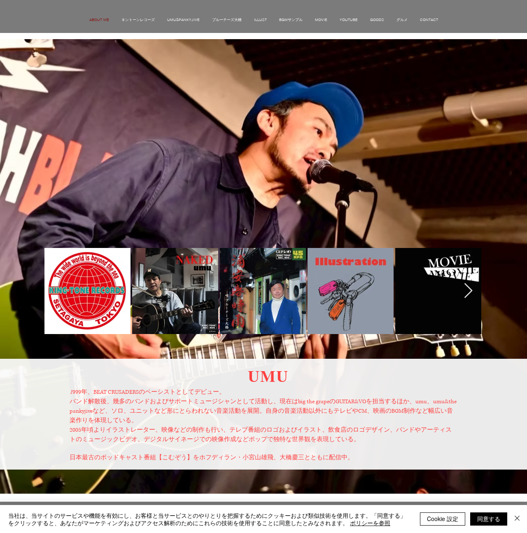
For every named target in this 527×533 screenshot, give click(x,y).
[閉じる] (517, 519)
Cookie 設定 (442, 518)
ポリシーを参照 (370, 523)
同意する (488, 518)
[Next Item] (468, 291)
